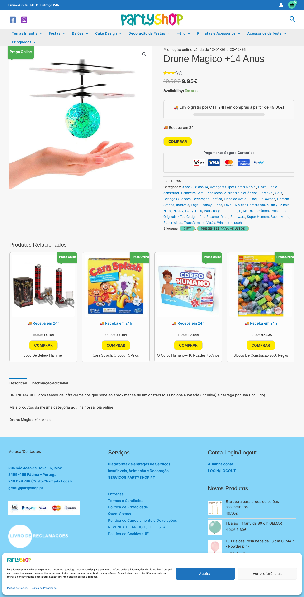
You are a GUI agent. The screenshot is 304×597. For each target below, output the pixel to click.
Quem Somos (119, 513)
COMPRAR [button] (43, 345)
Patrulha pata (214, 211)
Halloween (267, 199)
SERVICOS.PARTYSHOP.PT (131, 477)
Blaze (262, 187)
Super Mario (280, 217)
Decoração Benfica (207, 199)
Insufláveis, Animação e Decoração (138, 470)
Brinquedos (21, 42)
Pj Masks (246, 211)
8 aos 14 (201, 187)
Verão (210, 222)
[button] (292, 19)
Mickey (272, 205)
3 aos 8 (187, 187)
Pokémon (262, 211)
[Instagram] (24, 19)
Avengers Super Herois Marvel (233, 187)
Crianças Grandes (177, 199)
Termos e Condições (125, 500)
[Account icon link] (281, 5)
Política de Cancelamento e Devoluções (142, 520)
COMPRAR (177, 141)
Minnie (285, 205)
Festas (54, 33)
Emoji (253, 199)
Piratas (232, 211)
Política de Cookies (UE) (129, 533)
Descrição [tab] (18, 383)
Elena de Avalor (235, 199)
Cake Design (106, 33)
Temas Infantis (24, 33)
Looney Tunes (211, 205)
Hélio (181, 33)
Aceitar (205, 573)
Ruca (224, 217)
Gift (187, 228)
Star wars (237, 217)
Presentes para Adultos (223, 228)
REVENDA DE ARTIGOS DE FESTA (137, 527)
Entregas (116, 494)
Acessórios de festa (264, 33)
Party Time (193, 211)
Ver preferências (267, 573)
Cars (278, 193)
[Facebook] (13, 19)
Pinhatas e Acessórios (216, 33)
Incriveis (182, 205)
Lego (195, 205)
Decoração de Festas (146, 33)
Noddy (178, 211)
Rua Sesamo (209, 217)
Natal (167, 211)
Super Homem (258, 217)
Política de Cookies (17, 588)
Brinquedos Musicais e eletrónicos (231, 193)
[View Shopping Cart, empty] (292, 5)
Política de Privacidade (44, 588)
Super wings (172, 222)
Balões (78, 33)
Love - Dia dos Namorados (244, 205)
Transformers (194, 222)
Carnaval (266, 193)
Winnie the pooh (229, 222)
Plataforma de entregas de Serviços (139, 464)
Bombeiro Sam (192, 193)
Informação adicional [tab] (50, 383)
